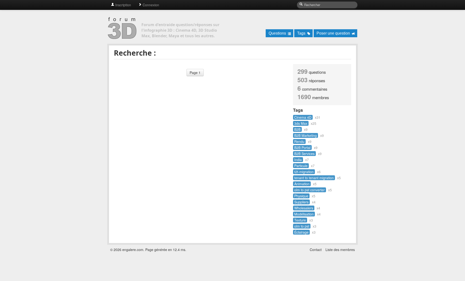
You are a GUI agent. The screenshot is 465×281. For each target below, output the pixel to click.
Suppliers (301, 202)
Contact (316, 249)
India (298, 159)
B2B (297, 129)
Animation (302, 183)
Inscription (122, 4)
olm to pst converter (309, 189)
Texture (300, 220)
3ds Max (300, 123)
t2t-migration (304, 171)
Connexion (150, 4)
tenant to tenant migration (314, 177)
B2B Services (304, 153)
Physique (301, 195)
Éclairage (301, 232)
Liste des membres (340, 249)
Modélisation (304, 214)
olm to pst (301, 226)
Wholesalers (303, 208)
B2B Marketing (305, 135)
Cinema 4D (302, 117)
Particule (301, 165)
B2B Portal (302, 147)
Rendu (299, 141)
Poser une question (334, 33)
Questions (278, 33)
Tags (301, 33)
